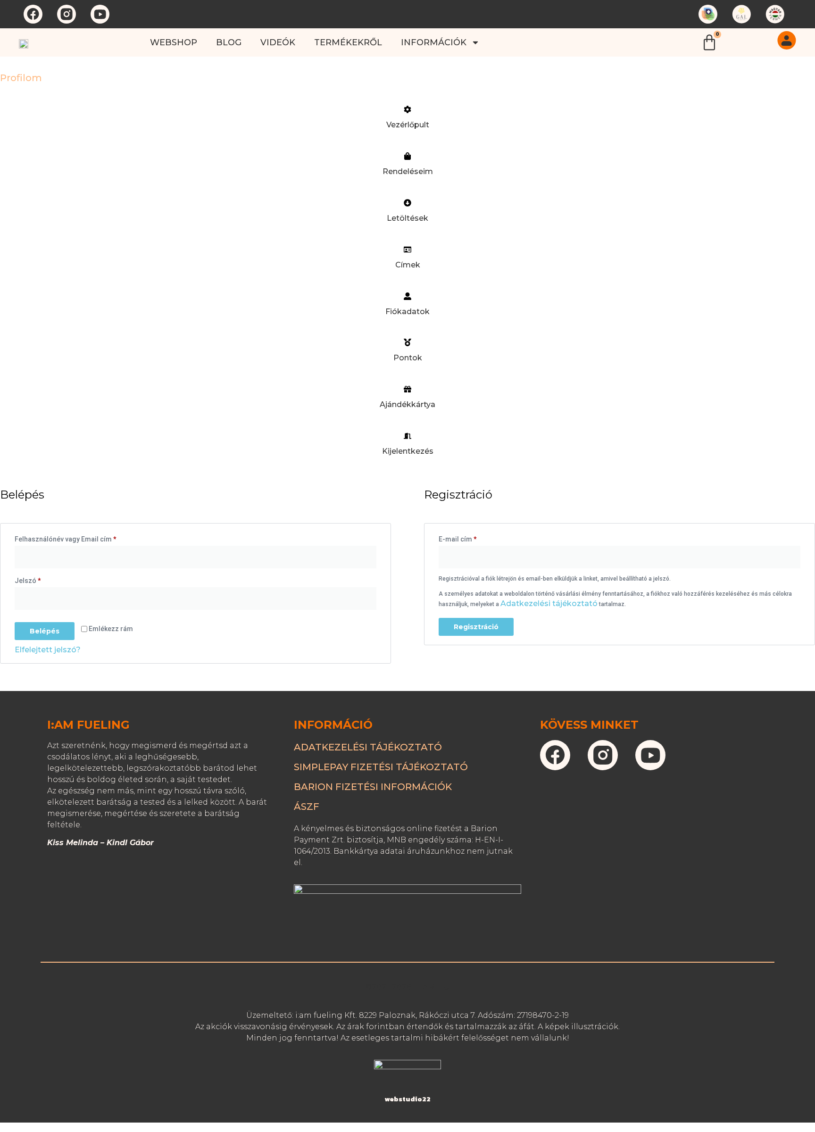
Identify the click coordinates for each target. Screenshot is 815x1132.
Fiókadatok (407, 311)
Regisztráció (476, 627)
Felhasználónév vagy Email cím (79, 538)
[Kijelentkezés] (407, 436)
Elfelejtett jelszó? (48, 649)
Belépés (44, 631)
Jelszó (41, 579)
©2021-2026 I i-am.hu (407, 986)
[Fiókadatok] (407, 296)
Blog (228, 42)
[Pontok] (407, 342)
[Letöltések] (407, 203)
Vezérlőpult (407, 124)
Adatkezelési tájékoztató (549, 603)
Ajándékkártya (407, 404)
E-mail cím (471, 538)
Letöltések (407, 218)
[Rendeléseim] (407, 156)
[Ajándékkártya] (407, 389)
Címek (407, 264)
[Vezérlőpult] (407, 109)
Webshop (173, 42)
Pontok (407, 357)
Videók (277, 42)
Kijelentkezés (407, 451)
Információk (433, 42)
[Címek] (407, 249)
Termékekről (348, 42)
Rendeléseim (408, 171)
